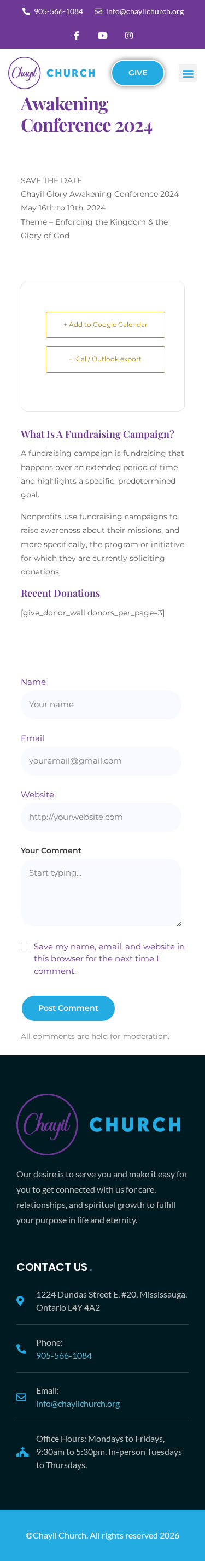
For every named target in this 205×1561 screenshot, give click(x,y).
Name (33, 682)
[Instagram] (129, 35)
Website (37, 794)
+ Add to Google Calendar (105, 324)
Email (32, 738)
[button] (188, 73)
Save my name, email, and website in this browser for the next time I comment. (109, 958)
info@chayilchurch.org (78, 1403)
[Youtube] (103, 35)
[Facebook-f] (76, 35)
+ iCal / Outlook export (105, 359)
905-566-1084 (64, 1355)
